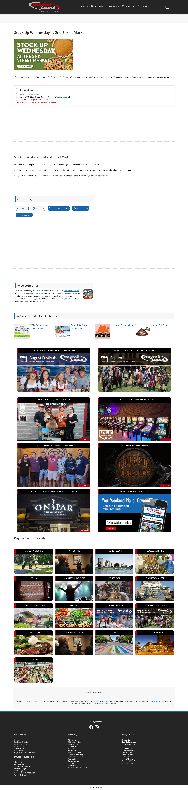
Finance (71, 748)
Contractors (73, 744)
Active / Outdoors (129, 744)
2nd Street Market (32, 94)
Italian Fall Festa (160, 325)
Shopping (72, 763)
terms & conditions (156, 701)
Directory (144, 6)
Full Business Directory (77, 767)
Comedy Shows (128, 748)
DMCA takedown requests (24, 773)
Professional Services (76, 757)
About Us (18, 762)
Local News (98, 6)
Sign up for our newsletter (25, 752)
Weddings (72, 765)
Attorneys (72, 740)
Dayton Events (20, 746)
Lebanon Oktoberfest (122, 325)
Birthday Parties (74, 742)
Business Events (128, 746)
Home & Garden (74, 752)
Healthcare (72, 750)
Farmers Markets (75, 746)
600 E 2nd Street (37, 293)
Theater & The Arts (129, 761)
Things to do (129, 6)
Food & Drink (82, 208)
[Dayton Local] (47, 7)
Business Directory (21, 742)
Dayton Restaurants (22, 744)
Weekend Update (129, 763)
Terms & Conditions (22, 775)
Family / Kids (127, 752)
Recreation (72, 759)
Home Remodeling (75, 755)
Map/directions (63, 97)
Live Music (126, 757)
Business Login (20, 768)
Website (24, 208)
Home (85, 6)
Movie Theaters (128, 759)
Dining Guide (113, 6)
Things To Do (19, 748)
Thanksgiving (26, 215)
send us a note (103, 703)
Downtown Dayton (60, 208)
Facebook (39, 208)
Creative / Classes (129, 750)
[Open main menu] (21, 7)
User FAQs (18, 771)
